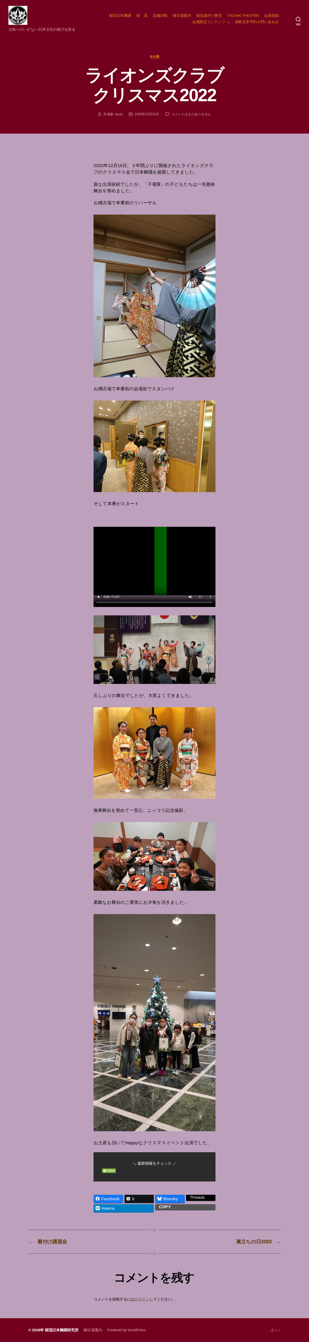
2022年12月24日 (147, 114)
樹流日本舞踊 (120, 15)
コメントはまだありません (191, 114)
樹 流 (142, 15)
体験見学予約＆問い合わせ (257, 22)
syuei (119, 114)
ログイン (142, 1299)
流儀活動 (160, 15)
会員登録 (271, 15)
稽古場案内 (182, 15)
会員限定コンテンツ (208, 22)
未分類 (155, 56)
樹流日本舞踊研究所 (62, 1330)
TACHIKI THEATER (243, 15)
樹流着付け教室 (209, 15)
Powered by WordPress (126, 1330)
